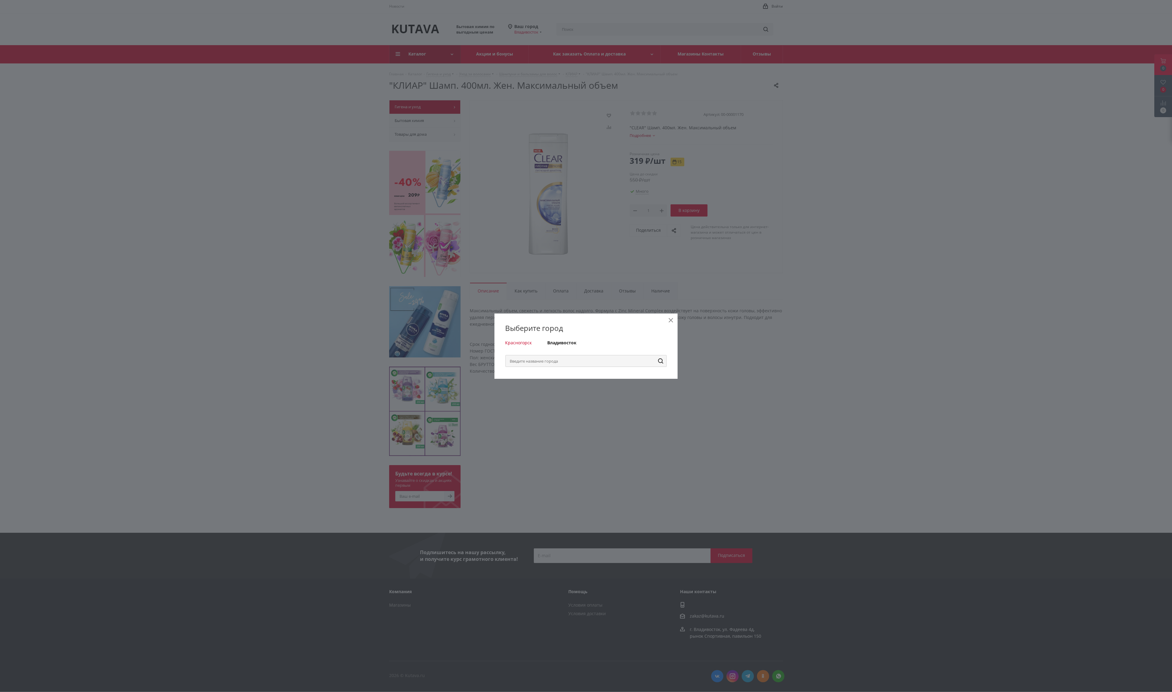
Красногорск (518, 343)
